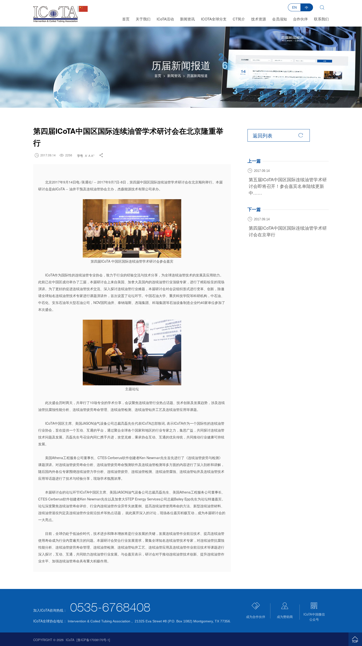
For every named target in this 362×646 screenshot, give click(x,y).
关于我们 (143, 18)
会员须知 (279, 18)
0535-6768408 (110, 608)
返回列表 (278, 135)
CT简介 (239, 18)
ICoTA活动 (165, 18)
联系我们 (321, 18)
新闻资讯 (187, 18)
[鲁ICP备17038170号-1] (93, 639)
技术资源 (258, 18)
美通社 (87, 182)
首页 (126, 18)
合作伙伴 (300, 18)
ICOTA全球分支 (214, 18)
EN (294, 7)
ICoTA (70, 639)
